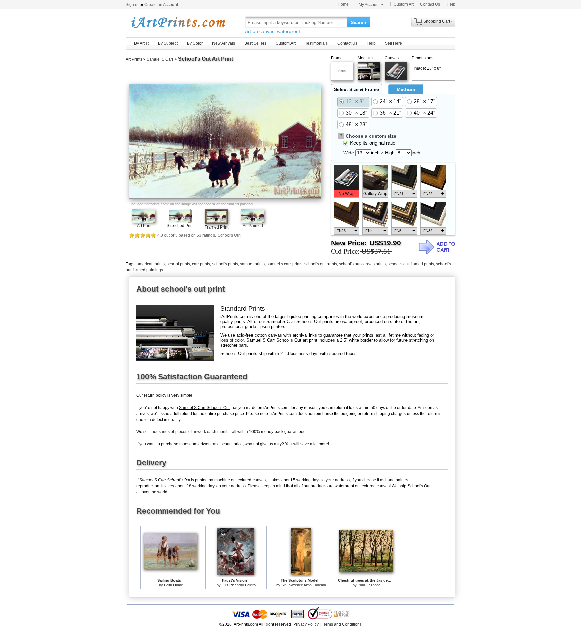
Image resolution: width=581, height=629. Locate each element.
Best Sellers (255, 43)
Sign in (132, 4)
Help (451, 4)
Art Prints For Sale (177, 22)
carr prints (201, 263)
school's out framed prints (411, 263)
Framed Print (216, 227)
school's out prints (320, 263)
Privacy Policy (306, 624)
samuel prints (252, 263)
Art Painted (253, 225)
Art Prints (134, 59)
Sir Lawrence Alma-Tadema (303, 585)
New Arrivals (223, 43)
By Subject (168, 43)
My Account (369, 4)
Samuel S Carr (160, 59)
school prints (178, 263)
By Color (195, 43)
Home (343, 4)
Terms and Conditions (342, 624)
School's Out (194, 59)
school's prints (225, 263)
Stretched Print (180, 225)
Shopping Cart (436, 21)
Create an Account (161, 4)
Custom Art (404, 4)
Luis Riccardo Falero (239, 585)
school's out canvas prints (362, 263)
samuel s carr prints (284, 263)
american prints (151, 263)
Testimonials (316, 43)
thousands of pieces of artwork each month (190, 431)
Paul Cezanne (369, 585)
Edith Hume (173, 585)
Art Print (144, 225)
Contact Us (430, 4)
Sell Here (393, 43)
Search (358, 22)
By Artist (141, 43)
